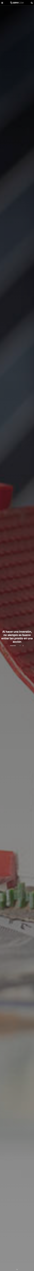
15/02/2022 (13, 645)
